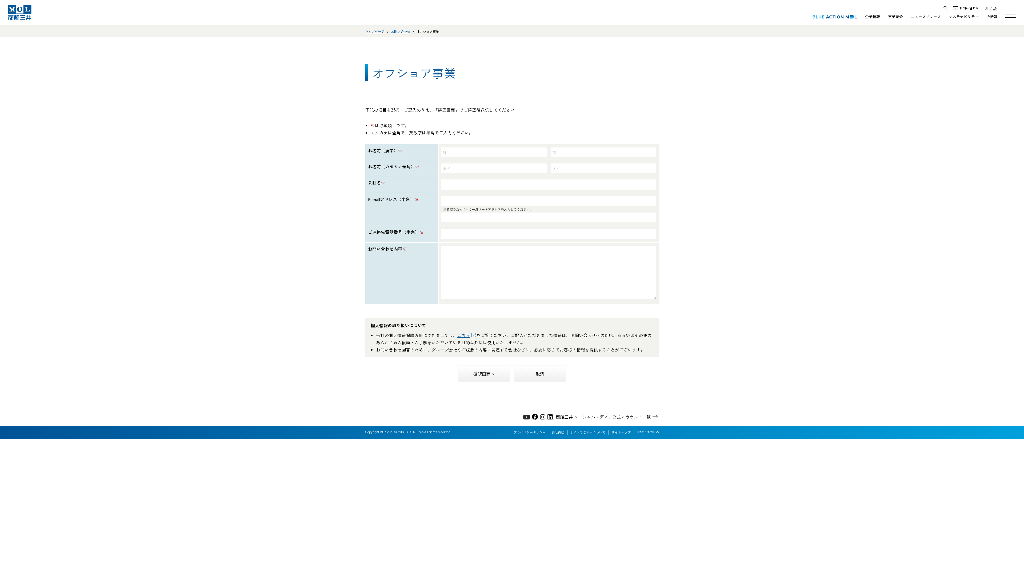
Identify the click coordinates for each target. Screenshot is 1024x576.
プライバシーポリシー (530, 432)
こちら (463, 335)
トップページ (375, 31)
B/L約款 (558, 432)
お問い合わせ (969, 8)
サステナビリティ (964, 16)
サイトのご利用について (587, 432)
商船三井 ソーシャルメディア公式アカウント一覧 (603, 417)
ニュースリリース (926, 16)
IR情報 (992, 16)
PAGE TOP (646, 432)
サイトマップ (621, 432)
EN (995, 7)
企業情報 (872, 16)
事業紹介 (895, 16)
